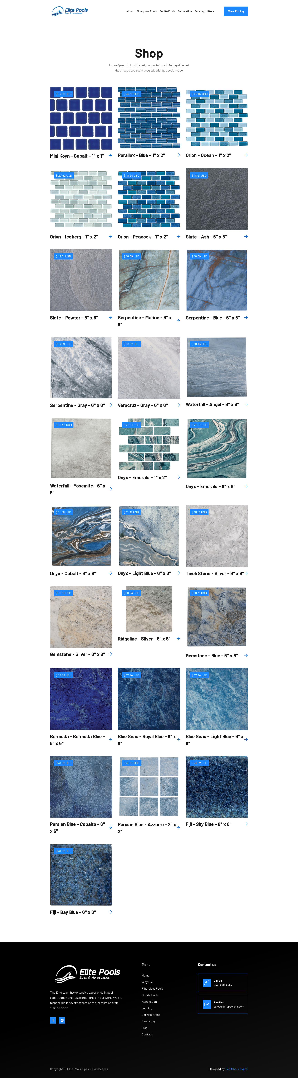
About (130, 11)
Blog (144, 1027)
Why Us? (147, 982)
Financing (148, 1021)
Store (210, 11)
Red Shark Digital (236, 1069)
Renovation (185, 11)
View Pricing (236, 11)
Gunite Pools (167, 11)
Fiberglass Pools (147, 11)
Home (145, 975)
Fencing (200, 11)
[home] (69, 11)
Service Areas (151, 1014)
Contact (147, 1034)
